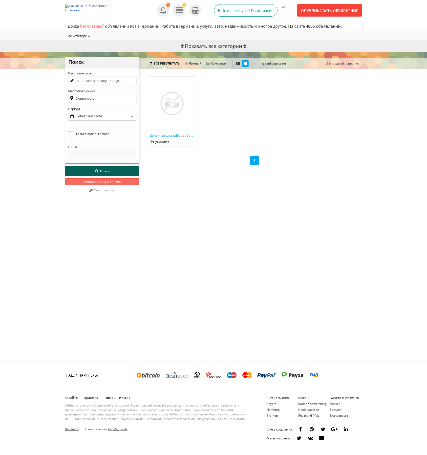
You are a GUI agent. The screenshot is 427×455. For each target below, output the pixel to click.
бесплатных (92, 26)
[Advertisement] (102, 279)
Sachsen (336, 410)
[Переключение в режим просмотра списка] (238, 63)
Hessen (335, 404)
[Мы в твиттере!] (299, 438)
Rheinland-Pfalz (309, 415)
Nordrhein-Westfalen (344, 398)
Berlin (302, 398)
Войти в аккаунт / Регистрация (246, 10)
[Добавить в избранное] (192, 141)
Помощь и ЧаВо (117, 398)
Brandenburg (339, 415)
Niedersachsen (308, 410)
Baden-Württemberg (312, 404)
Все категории (78, 36)
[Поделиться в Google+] (334, 429)
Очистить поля (104, 190)
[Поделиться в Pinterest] (311, 429)
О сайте (71, 398)
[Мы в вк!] (310, 438)
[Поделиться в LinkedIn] (345, 429)
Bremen (272, 415)
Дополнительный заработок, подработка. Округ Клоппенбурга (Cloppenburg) (173, 135)
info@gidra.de (118, 429)
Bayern (272, 404)
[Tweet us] (323, 429)
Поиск (105, 171)
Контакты (72, 429)
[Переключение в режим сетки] (245, 63)
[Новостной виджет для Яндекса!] (321, 438)
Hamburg (273, 410)
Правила (91, 398)
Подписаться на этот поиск (102, 182)
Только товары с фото (92, 134)
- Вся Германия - (279, 398)
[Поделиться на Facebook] (300, 429)
